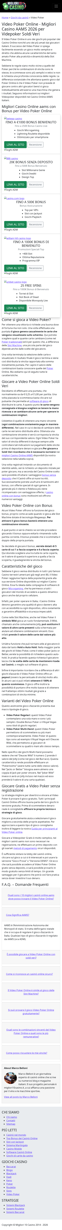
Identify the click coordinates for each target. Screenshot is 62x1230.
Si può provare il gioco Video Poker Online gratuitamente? (31, 1011)
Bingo (9, 1170)
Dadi (8, 1177)
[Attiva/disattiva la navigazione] (56, 6)
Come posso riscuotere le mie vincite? (26, 1053)
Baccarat (11, 1166)
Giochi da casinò (20, 17)
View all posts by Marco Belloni (21, 1096)
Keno (9, 1180)
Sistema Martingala (17, 1145)
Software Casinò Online (19, 1152)
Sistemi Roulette (15, 1208)
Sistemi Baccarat (15, 1212)
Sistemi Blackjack (15, 1205)
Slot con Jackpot (15, 1141)
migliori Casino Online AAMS (17, 455)
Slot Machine (14, 345)
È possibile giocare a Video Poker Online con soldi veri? (31, 956)
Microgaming (15, 588)
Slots (9, 1190)
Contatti (10, 1120)
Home (5, 17)
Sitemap (10, 1124)
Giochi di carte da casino (19, 1155)
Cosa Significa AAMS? (17, 915)
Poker (50, 368)
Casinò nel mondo (16, 1135)
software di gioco (39, 401)
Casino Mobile (14, 1148)
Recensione (35, 144)
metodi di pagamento (25, 848)
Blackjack (11, 1173)
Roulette (11, 1187)
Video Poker (13, 1194)
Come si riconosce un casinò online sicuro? (29, 974)
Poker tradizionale (12, 341)
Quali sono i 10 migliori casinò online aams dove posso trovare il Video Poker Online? (31, 897)
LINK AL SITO (15, 145)
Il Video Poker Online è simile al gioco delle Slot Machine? (31, 992)
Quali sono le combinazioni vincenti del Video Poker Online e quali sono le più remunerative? (31, 1033)
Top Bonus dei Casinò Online (21, 1138)
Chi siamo (11, 1117)
